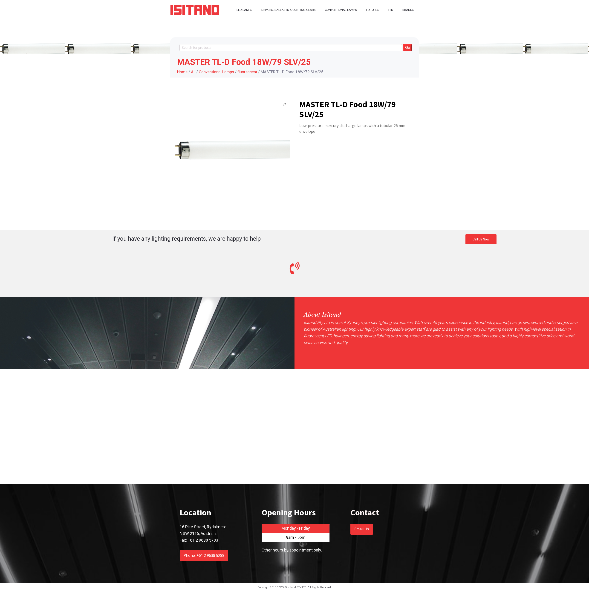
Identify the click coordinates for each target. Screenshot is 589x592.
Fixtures (372, 10)
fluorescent (247, 71)
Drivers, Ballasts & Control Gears (288, 10)
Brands (408, 10)
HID (390, 10)
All (193, 71)
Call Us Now (481, 239)
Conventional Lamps (341, 10)
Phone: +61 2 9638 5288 (204, 555)
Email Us (361, 528)
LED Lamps (244, 10)
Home (182, 71)
